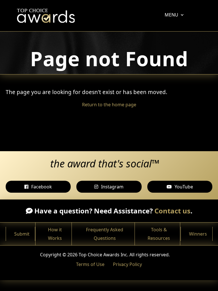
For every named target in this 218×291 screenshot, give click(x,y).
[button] (171, 15)
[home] (47, 16)
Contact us (172, 210)
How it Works (55, 233)
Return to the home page (109, 104)
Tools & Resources (159, 233)
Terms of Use (90, 264)
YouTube (184, 187)
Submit (22, 234)
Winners (198, 234)
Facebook (41, 187)
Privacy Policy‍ (127, 264)
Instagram (112, 187)
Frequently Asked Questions (104, 233)
